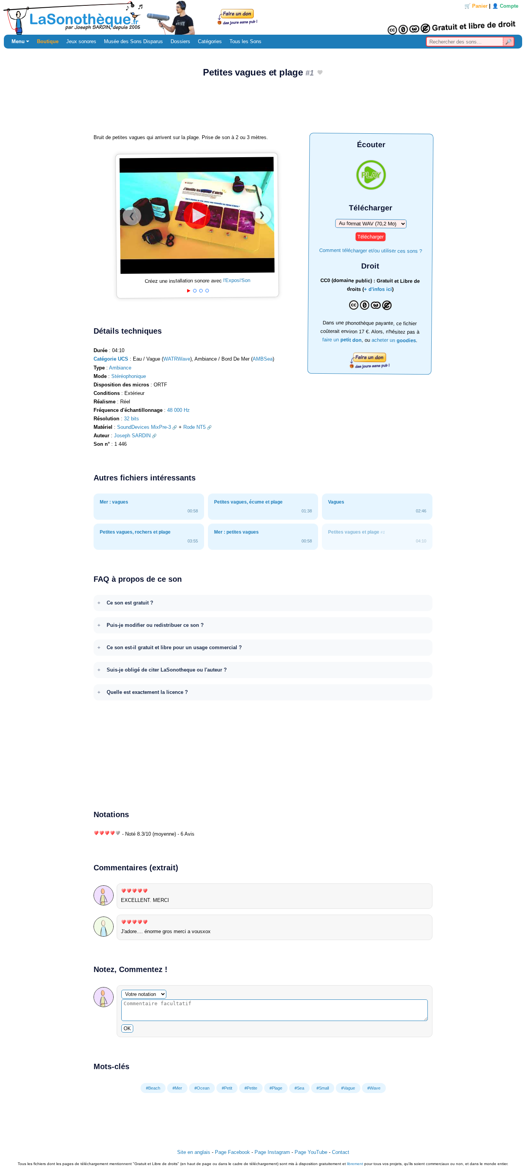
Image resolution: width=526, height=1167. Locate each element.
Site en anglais (193, 1152)
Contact (340, 1152)
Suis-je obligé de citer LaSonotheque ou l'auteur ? (167, 670)
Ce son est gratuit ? (130, 603)
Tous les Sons (245, 41)
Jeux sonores (81, 41)
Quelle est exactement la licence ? (147, 692)
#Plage (276, 1088)
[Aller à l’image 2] (194, 290)
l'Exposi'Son (236, 280)
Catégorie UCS (111, 359)
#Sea (299, 1088)
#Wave (373, 1088)
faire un (341, 340)
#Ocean (201, 1088)
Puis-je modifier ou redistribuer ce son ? (155, 625)
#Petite (251, 1088)
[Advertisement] (263, 108)
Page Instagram (272, 1152)
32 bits (131, 418)
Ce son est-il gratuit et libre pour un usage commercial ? (174, 647)
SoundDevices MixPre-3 (144, 427)
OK (127, 1028)
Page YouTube (311, 1152)
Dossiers (180, 41)
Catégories (210, 41)
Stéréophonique (128, 376)
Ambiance (120, 368)
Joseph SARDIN (132, 435)
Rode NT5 (194, 427)
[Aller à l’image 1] (188, 291)
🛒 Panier (475, 6)
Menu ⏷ (20, 41)
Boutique (48, 41)
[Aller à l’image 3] (201, 290)
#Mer (177, 1088)
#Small (323, 1088)
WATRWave (176, 359)
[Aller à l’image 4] (207, 290)
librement (355, 1164)
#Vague (348, 1088)
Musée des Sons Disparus (133, 41)
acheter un (393, 340)
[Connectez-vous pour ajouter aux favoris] (320, 73)
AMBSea (263, 359)
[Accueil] (263, 17)
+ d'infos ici (378, 289)
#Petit (227, 1088)
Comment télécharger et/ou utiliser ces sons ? (370, 250)
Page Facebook (232, 1152)
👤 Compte (505, 6)
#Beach (153, 1088)
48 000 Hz (178, 410)
